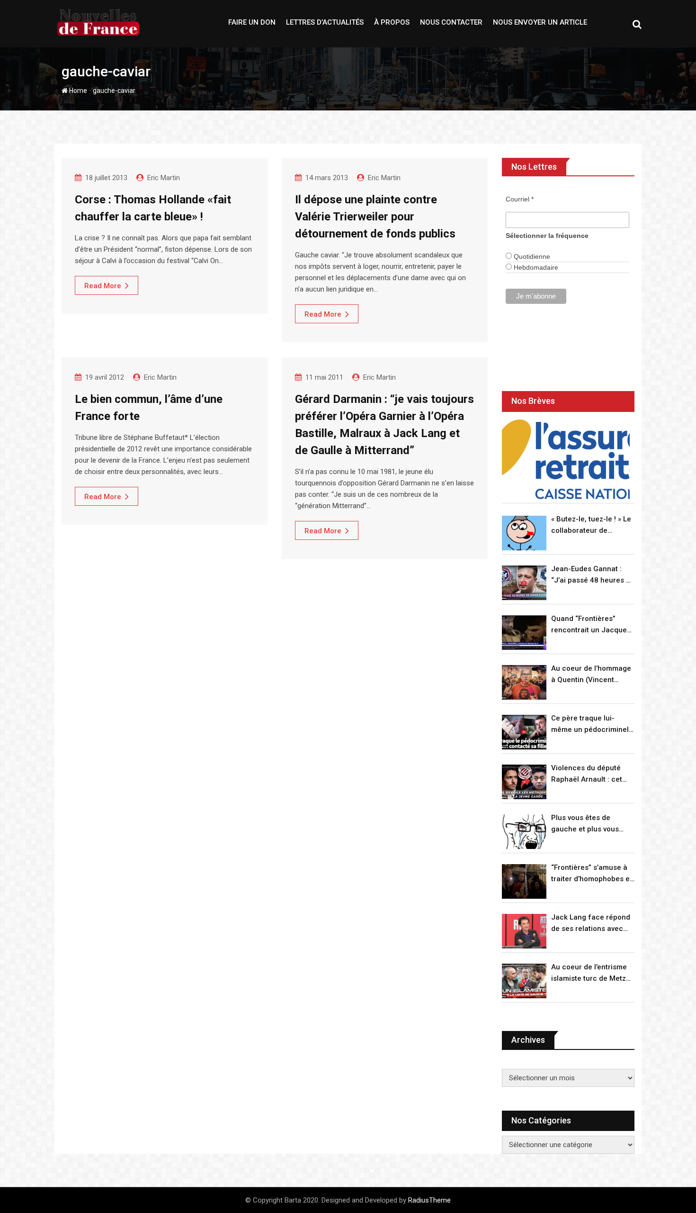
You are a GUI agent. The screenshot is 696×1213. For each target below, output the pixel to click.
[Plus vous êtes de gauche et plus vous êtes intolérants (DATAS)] (524, 831)
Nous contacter (451, 22)
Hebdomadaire (535, 267)
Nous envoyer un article (540, 22)
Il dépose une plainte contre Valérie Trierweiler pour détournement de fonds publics (375, 216)
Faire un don (252, 22)
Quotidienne (531, 256)
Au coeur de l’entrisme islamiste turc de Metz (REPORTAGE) (589, 973)
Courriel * (520, 199)
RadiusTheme (429, 1200)
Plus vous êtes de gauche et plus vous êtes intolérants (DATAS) (592, 824)
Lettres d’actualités (325, 22)
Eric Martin (163, 177)
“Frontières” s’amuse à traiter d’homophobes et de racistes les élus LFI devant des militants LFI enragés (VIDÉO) (591, 874)
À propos (392, 22)
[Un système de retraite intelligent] (566, 460)
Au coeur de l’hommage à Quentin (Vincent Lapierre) (591, 674)
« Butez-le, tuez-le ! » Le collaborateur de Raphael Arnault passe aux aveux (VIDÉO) (591, 525)
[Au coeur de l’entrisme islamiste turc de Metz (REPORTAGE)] (524, 981)
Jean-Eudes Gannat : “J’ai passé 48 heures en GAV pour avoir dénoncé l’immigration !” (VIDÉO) (592, 575)
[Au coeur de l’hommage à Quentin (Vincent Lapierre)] (524, 682)
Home (77, 90)
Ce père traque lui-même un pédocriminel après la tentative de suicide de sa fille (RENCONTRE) (590, 724)
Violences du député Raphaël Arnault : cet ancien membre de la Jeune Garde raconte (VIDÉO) (587, 774)
